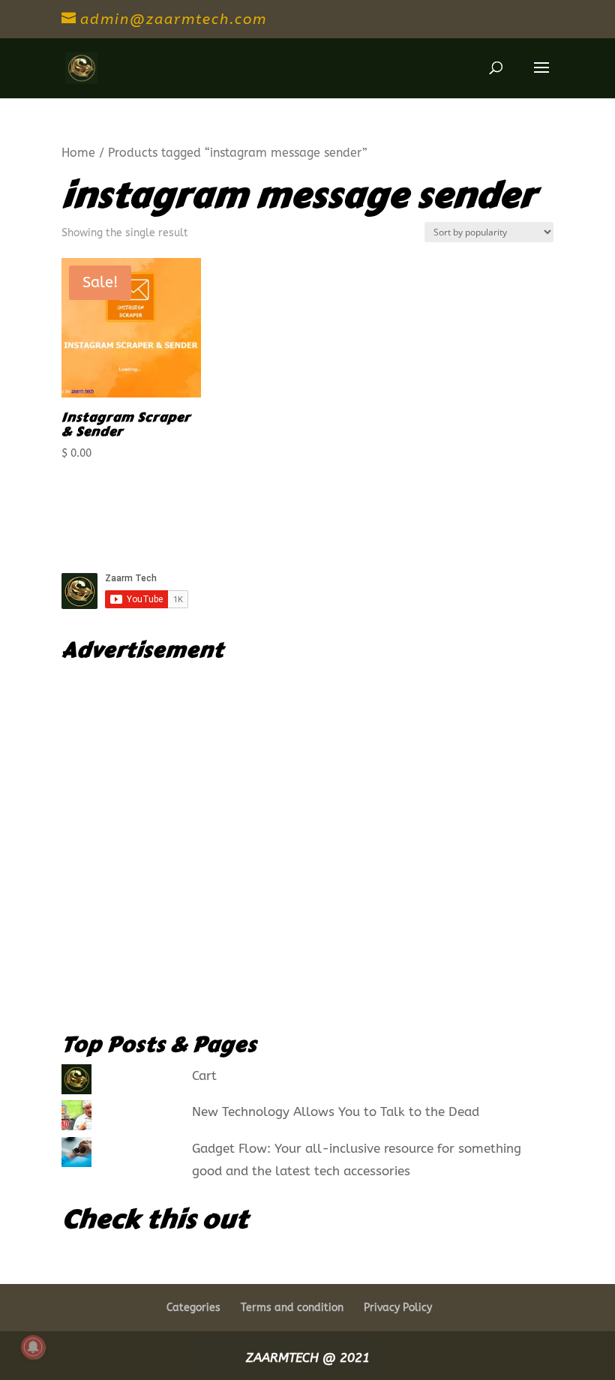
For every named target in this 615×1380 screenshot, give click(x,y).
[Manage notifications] (33, 1347)
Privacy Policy (398, 1307)
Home (78, 153)
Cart (204, 1075)
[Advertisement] (308, 840)
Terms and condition (292, 1307)
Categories (193, 1307)
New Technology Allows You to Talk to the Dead (335, 1111)
